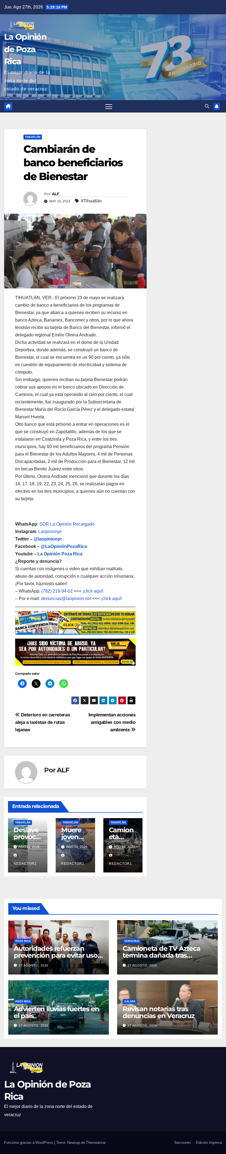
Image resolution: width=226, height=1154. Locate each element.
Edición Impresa (209, 1142)
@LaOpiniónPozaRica (64, 546)
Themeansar (96, 1142)
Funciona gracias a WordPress (29, 1142)
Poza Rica (23, 941)
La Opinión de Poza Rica (25, 49)
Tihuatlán (32, 136)
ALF (55, 193)
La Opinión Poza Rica (59, 553)
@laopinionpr (48, 539)
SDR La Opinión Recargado (67, 524)
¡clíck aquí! (92, 591)
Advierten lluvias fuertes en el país (56, 1012)
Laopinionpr (50, 531)
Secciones (182, 1142)
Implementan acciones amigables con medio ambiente (112, 722)
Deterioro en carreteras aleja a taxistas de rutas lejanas (42, 722)
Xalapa (129, 1001)
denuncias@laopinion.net (66, 598)
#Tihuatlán (91, 201)
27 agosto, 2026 (33, 965)
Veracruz (131, 941)
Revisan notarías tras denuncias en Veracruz (159, 1012)
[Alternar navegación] (108, 106)
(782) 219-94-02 (57, 591)
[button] (207, 106)
